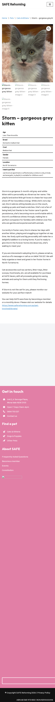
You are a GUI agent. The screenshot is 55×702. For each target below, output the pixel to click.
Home (4, 18)
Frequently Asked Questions (15, 457)
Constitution (7, 470)
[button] (48, 28)
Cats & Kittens (23, 18)
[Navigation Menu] (50, 4)
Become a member (11, 461)
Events (5, 466)
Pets (12, 18)
